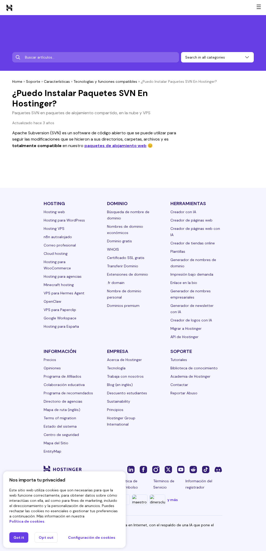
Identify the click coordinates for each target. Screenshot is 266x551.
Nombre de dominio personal (124, 294)
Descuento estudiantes (127, 393)
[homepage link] (9, 7)
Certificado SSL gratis (125, 257)
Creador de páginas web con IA (195, 231)
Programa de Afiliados (62, 376)
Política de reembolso (128, 484)
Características (57, 81)
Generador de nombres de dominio (193, 262)
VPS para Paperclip (60, 309)
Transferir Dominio (122, 266)
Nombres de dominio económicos (125, 229)
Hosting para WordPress (64, 220)
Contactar (179, 384)
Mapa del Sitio (56, 443)
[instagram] (156, 469)
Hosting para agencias (63, 276)
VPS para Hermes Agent (64, 293)
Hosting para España (61, 326)
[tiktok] (206, 469)
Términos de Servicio (163, 484)
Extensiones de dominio (127, 274)
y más (172, 499)
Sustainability (118, 401)
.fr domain (115, 282)
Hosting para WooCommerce (57, 264)
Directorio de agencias (63, 401)
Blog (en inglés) (120, 384)
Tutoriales (178, 359)
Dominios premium (123, 305)
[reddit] (193, 469)
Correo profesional (60, 245)
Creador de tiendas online (192, 243)
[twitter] (168, 469)
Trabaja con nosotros (125, 376)
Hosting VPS (54, 228)
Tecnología (116, 368)
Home (17, 81)
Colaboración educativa (64, 384)
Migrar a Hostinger (186, 328)
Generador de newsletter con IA (192, 308)
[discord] (218, 469)
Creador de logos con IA (191, 320)
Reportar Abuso (183, 393)
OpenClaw (52, 301)
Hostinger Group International (121, 421)
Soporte (33, 81)
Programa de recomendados (68, 393)
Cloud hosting (56, 253)
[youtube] (181, 469)
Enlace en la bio (183, 282)
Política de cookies (26, 521)
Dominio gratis (119, 241)
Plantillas (177, 251)
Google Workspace (60, 318)
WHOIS (113, 249)
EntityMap (52, 451)
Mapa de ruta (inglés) (62, 409)
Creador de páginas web (191, 220)
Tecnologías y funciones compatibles (105, 81)
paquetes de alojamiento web (115, 145)
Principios (115, 409)
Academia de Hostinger (190, 376)
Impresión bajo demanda (191, 274)
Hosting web (54, 212)
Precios (50, 359)
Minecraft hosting (59, 284)
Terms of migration (60, 418)
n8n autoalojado (58, 237)
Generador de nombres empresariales (190, 294)
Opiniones (52, 368)
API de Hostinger (184, 336)
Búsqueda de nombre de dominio (128, 215)
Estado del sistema (60, 426)
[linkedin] (131, 469)
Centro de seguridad (61, 434)
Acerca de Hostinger (124, 359)
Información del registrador (198, 484)
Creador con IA (183, 212)
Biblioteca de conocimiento (194, 368)
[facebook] (143, 469)
